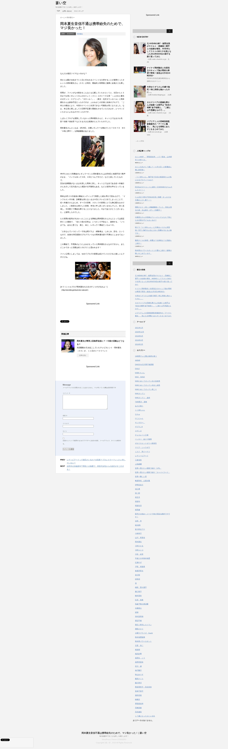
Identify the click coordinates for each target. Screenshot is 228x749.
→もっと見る (139, 141)
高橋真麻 (138, 708)
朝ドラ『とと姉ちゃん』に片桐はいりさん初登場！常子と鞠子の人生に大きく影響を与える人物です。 (153, 230)
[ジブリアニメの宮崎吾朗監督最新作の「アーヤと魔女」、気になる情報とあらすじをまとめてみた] (140, 131)
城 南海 (137, 525)
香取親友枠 (139, 704)
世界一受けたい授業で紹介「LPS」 (148, 468)
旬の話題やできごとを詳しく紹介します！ (114, 736)
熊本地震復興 (140, 637)
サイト (65, 431)
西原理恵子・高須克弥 (143, 687)
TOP (58, 11)
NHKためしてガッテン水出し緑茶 (147, 385)
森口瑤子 (138, 591)
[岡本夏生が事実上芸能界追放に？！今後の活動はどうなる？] (67, 351)
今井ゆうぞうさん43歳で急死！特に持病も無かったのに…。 (158, 89)
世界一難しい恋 (141, 476)
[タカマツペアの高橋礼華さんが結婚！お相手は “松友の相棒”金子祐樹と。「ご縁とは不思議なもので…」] (140, 112)
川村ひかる (139, 546)
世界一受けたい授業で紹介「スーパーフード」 (152, 472)
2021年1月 (139, 328)
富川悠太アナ (140, 529)
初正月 (137, 497)
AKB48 (137, 360)
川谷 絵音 (139, 554)
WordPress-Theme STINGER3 (114, 739)
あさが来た (139, 406)
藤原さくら (139, 679)
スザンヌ (138, 431)
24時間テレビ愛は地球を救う (146, 356)
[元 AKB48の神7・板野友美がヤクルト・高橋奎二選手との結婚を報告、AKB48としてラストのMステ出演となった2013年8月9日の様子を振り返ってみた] (140, 53)
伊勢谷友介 (139, 485)
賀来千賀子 (139, 691)
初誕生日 (138, 506)
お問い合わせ (67, 11)
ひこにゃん (139, 418)
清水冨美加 (139, 616)
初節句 (137, 501)
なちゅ (137, 414)
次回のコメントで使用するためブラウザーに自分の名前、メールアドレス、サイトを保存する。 (92, 442)
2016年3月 (139, 344)
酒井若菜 (138, 695)
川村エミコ (139, 550)
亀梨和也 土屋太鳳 (142, 481)
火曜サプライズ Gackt (144, 633)
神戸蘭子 (138, 670)
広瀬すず (138, 562)
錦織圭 (137, 699)
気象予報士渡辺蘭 (141, 604)
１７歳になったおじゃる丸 (145, 716)
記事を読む (82, 355)
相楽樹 (137, 650)
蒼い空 (60, 3)
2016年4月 (139, 340)
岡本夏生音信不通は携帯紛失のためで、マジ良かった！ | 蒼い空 (114, 733)
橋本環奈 (138, 596)
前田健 (137, 510)
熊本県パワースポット (143, 641)
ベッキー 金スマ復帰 (143, 439)
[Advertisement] (103, 310)
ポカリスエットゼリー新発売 (146, 443)
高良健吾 (138, 712)
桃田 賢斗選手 (141, 587)
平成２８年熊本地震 (142, 558)
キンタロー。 (140, 423)
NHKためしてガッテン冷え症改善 (147, 381)
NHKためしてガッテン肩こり (146, 389)
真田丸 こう (140, 658)
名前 (65, 415)
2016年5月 (139, 336)
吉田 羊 (138, 521)
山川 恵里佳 (140, 538)
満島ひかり (139, 629)
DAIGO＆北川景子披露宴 (144, 364)
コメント (66, 393)
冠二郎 (137, 493)
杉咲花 (137, 579)
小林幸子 (138, 533)
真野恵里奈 (139, 662)
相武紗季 (138, 654)
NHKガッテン (140, 393)
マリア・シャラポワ (142, 447)
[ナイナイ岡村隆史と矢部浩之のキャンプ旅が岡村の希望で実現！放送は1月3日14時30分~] (140, 72)
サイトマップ (78, 11)
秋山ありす (139, 674)
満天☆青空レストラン (143, 625)
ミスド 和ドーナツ (142, 452)
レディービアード (141, 456)
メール (66, 423)
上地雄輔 (138, 464)
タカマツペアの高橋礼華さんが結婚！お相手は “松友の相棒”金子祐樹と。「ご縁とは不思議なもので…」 (153, 306)
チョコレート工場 (141, 435)
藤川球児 (138, 683)
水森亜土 (138, 608)
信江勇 (137, 489)
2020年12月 (139, 332)
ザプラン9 (139, 427)
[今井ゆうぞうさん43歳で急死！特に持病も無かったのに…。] (140, 96)
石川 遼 (138, 666)
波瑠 (136, 612)
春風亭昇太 (139, 571)
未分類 (137, 575)
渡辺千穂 (138, 621)
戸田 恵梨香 (140, 567)
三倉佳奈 (138, 460)
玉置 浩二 (139, 645)
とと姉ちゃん (140, 410)
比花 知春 (139, 600)
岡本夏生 (80, 34)
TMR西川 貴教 (141, 402)
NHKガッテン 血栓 (142, 398)
